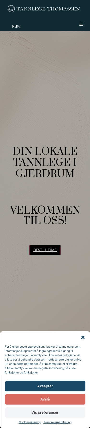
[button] (82, 337)
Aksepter (45, 386)
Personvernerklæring (57, 422)
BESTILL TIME (45, 250)
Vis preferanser (45, 412)
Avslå (45, 399)
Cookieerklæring (30, 422)
